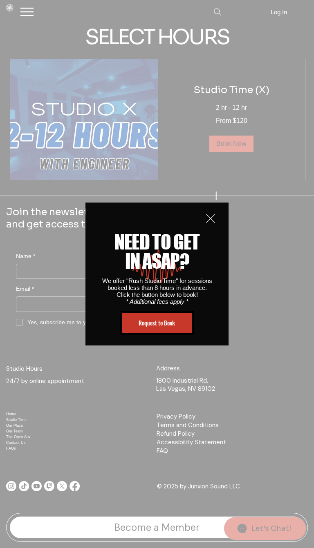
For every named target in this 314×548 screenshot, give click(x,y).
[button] (210, 219)
